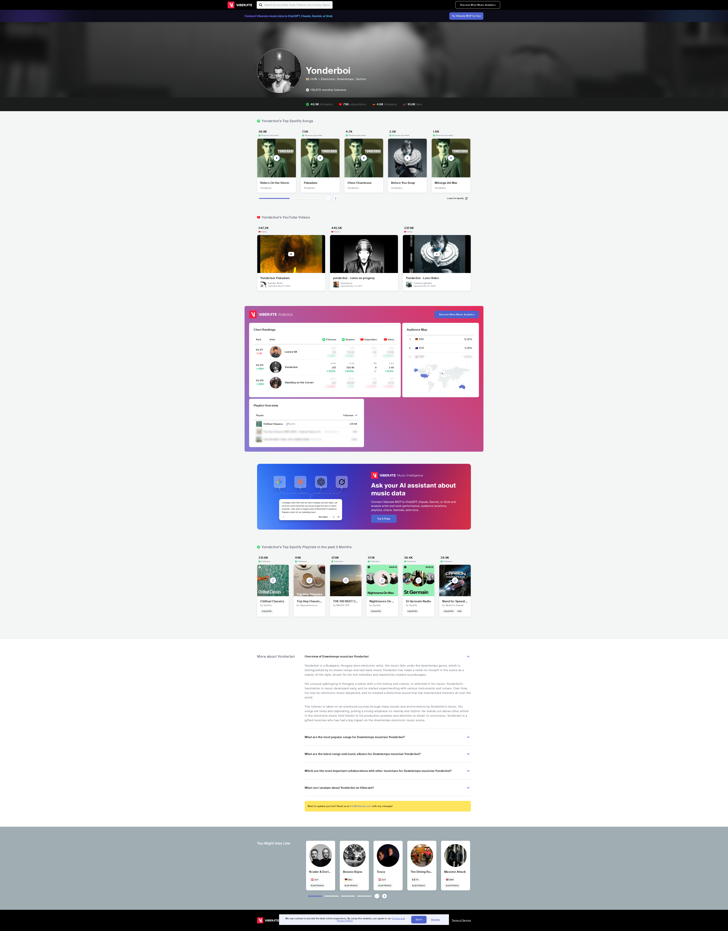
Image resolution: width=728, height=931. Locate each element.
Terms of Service (461, 920)
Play (277, 158)
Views (391, 339)
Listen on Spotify (455, 198)
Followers (331, 339)
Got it (419, 919)
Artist (272, 339)
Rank (258, 339)
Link (287, 423)
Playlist (260, 415)
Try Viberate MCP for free (466, 15)
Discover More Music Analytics (478, 4)
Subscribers (370, 339)
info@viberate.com (361, 806)
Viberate (240, 5)
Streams (350, 339)
